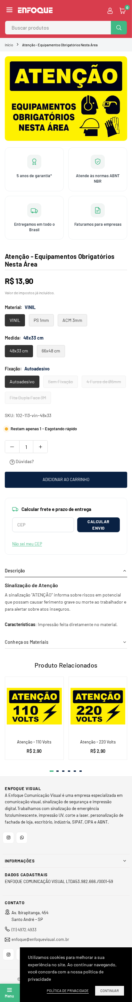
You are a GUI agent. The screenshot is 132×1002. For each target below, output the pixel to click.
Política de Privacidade (68, 990)
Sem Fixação (60, 381)
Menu (9, 996)
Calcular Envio (98, 525)
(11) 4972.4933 (24, 929)
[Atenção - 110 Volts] (34, 706)
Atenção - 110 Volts (34, 741)
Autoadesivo (22, 381)
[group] (66, 98)
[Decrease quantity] (12, 447)
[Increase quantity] (40, 447)
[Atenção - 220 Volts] (98, 706)
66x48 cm (51, 350)
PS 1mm (41, 320)
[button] (9, 10)
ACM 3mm (72, 320)
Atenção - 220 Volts (98, 741)
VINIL (15, 320)
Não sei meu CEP (27, 543)
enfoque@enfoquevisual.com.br (40, 939)
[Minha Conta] (110, 10)
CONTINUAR (109, 990)
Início (9, 45)
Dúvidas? (24, 461)
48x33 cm (19, 350)
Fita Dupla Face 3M (28, 397)
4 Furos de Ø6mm (104, 381)
